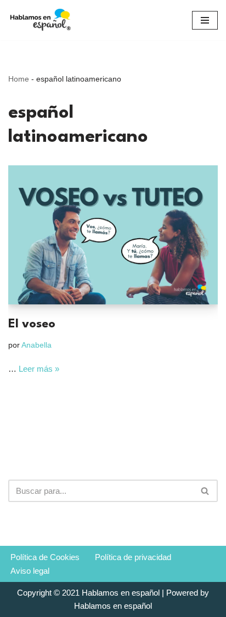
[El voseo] (113, 235)
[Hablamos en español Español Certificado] (41, 20)
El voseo (31, 324)
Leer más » (39, 368)
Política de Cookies (45, 557)
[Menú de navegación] (205, 20)
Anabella (36, 345)
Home (18, 78)
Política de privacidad (133, 557)
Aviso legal (29, 570)
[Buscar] (205, 491)
